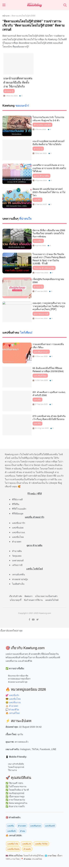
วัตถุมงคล (17, 555)
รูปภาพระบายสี (41, 314)
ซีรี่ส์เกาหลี (17, 499)
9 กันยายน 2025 (40, 204)
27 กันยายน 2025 (41, 404)
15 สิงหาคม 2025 (41, 356)
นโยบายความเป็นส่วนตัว (46, 596)
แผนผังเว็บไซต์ (51, 599)
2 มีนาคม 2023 (40, 129)
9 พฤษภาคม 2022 (41, 272)
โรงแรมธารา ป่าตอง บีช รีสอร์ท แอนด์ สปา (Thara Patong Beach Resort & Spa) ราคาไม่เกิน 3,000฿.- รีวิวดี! (49, 258)
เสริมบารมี (17, 565)
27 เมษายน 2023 (40, 291)
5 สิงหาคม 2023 (11, 96)
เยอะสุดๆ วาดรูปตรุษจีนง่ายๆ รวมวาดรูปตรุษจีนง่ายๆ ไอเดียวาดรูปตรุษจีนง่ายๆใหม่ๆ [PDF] (49, 306)
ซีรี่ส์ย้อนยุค (17, 513)
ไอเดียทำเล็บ (18, 583)
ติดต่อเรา (29, 596)
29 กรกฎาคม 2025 (41, 428)
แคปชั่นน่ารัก (18, 522)
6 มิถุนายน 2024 (40, 180)
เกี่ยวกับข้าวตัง (15, 596)
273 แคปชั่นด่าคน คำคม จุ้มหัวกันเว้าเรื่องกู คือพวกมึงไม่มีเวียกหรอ (49, 417)
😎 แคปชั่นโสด (13, 698)
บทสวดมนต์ (18, 560)
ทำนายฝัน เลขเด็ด (42, 125)
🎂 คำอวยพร (12, 705)
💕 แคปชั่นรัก (12, 695)
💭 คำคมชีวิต (12, 709)
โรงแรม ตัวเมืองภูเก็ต (44, 268)
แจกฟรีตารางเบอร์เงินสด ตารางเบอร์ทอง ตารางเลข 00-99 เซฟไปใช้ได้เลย (49, 168)
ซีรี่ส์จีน (15, 504)
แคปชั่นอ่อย (17, 527)
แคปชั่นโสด (18, 536)
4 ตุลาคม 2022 (40, 245)
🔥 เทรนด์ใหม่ (13, 713)
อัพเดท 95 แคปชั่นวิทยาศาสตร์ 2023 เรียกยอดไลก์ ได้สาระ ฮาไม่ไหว (49, 192)
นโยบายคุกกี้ (15, 599)
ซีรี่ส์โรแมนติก (19, 508)
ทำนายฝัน (17, 550)
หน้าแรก (5, 15)
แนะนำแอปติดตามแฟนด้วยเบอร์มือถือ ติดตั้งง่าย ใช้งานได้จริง (17, 82)
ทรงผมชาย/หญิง (20, 579)
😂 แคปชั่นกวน (13, 702)
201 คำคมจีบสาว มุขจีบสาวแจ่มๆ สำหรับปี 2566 (49, 393)
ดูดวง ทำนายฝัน (41, 176)
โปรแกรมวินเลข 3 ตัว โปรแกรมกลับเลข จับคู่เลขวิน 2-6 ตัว (48, 118)
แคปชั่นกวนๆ (18, 532)
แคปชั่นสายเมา (41, 352)
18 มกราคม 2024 (41, 318)
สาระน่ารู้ (9, 91)
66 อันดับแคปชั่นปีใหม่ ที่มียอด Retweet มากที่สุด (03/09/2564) (48, 369)
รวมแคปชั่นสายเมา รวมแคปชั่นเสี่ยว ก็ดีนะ (48, 345)
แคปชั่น (37, 200)
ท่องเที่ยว (38, 241)
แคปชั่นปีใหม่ (40, 376)
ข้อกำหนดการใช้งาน (33, 599)
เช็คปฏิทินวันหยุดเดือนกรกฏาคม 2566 (48, 280)
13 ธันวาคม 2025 (41, 380)
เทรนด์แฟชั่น (18, 574)
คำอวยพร (16, 541)
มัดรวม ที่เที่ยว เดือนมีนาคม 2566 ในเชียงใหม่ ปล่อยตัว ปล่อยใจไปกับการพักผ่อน (49, 233)
